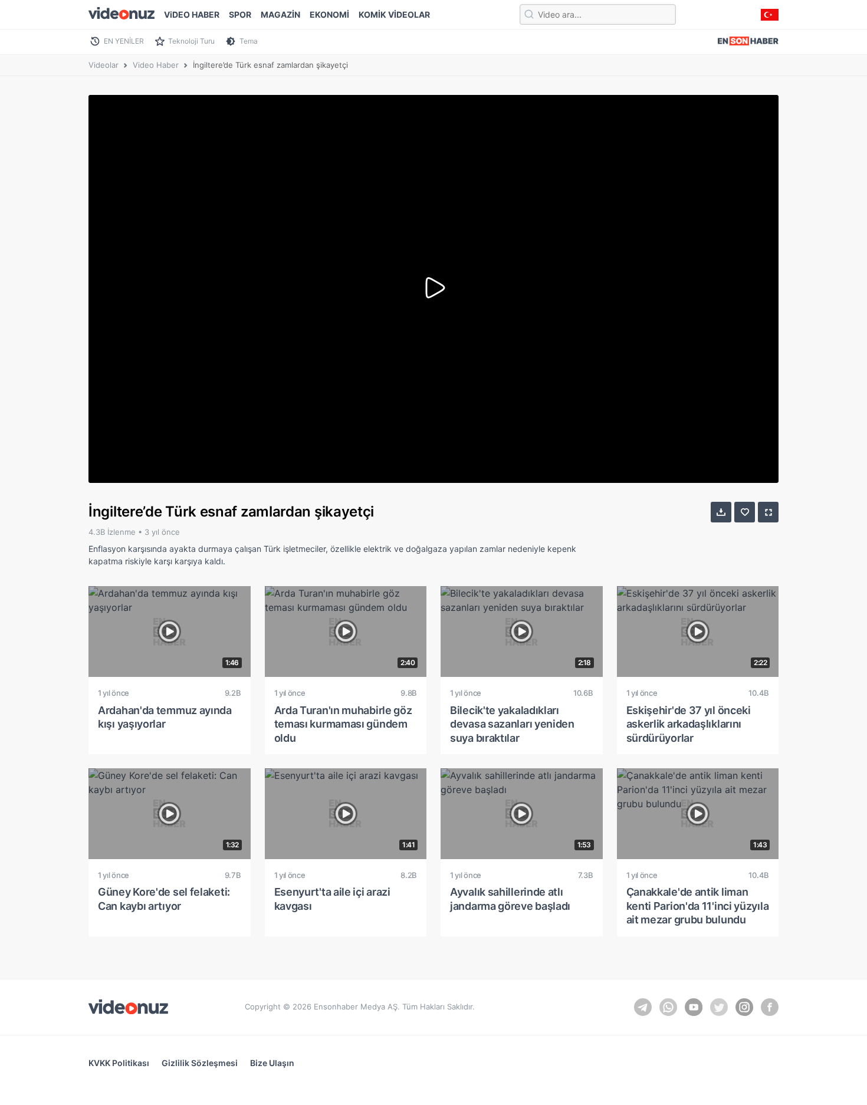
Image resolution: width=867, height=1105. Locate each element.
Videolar (103, 65)
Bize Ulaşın (272, 1063)
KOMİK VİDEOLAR (394, 14)
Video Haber (156, 65)
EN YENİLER (124, 41)
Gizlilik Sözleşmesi (200, 1063)
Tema (248, 41)
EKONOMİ (329, 14)
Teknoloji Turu (191, 41)
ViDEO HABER (191, 14)
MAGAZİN (280, 14)
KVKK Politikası (118, 1063)
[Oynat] (433, 289)
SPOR (240, 14)
